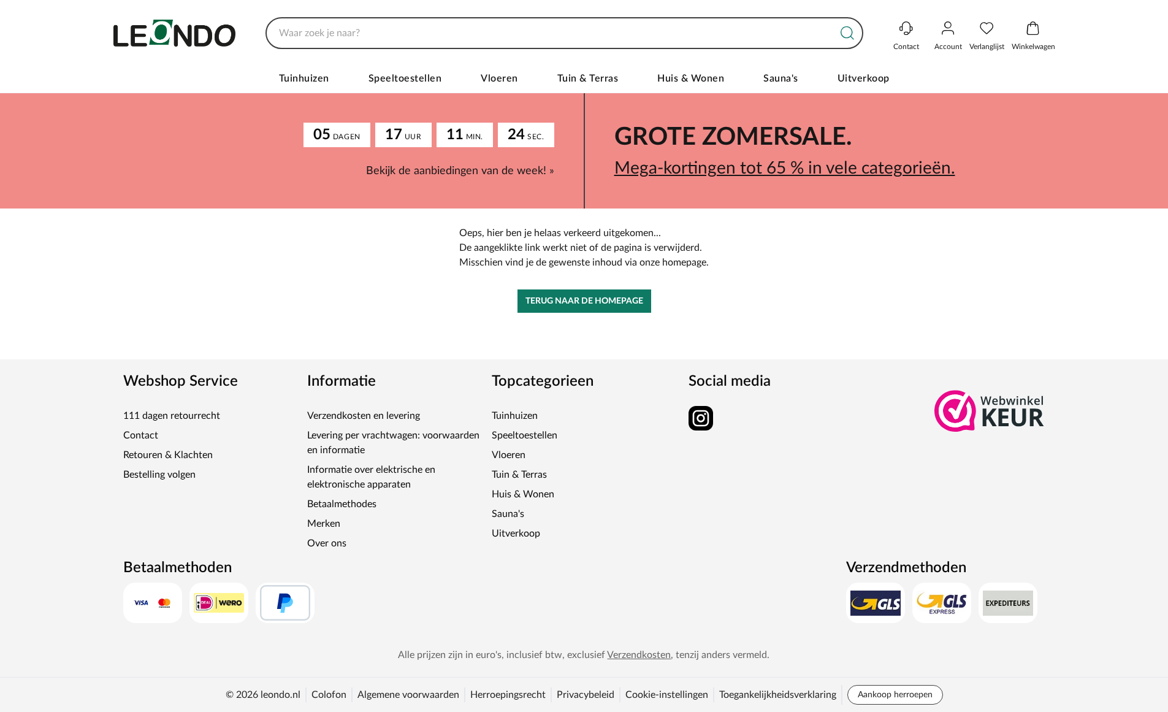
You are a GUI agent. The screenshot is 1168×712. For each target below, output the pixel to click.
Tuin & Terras (588, 78)
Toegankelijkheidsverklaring (777, 695)
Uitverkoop (864, 78)
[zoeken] (847, 33)
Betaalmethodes (341, 504)
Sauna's (780, 78)
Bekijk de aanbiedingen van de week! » (460, 171)
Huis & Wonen (690, 78)
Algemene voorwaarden (408, 695)
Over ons (326, 543)
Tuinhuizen (304, 78)
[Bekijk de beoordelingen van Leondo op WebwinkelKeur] (989, 411)
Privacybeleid (585, 695)
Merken (323, 524)
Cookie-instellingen (666, 695)
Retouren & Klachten (168, 455)
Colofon (328, 695)
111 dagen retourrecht (171, 416)
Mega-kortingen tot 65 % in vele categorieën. (784, 168)
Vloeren (499, 78)
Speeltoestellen (405, 78)
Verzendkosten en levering (363, 416)
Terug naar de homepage (584, 301)
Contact (140, 435)
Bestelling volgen (159, 475)
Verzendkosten (639, 655)
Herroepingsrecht (508, 695)
